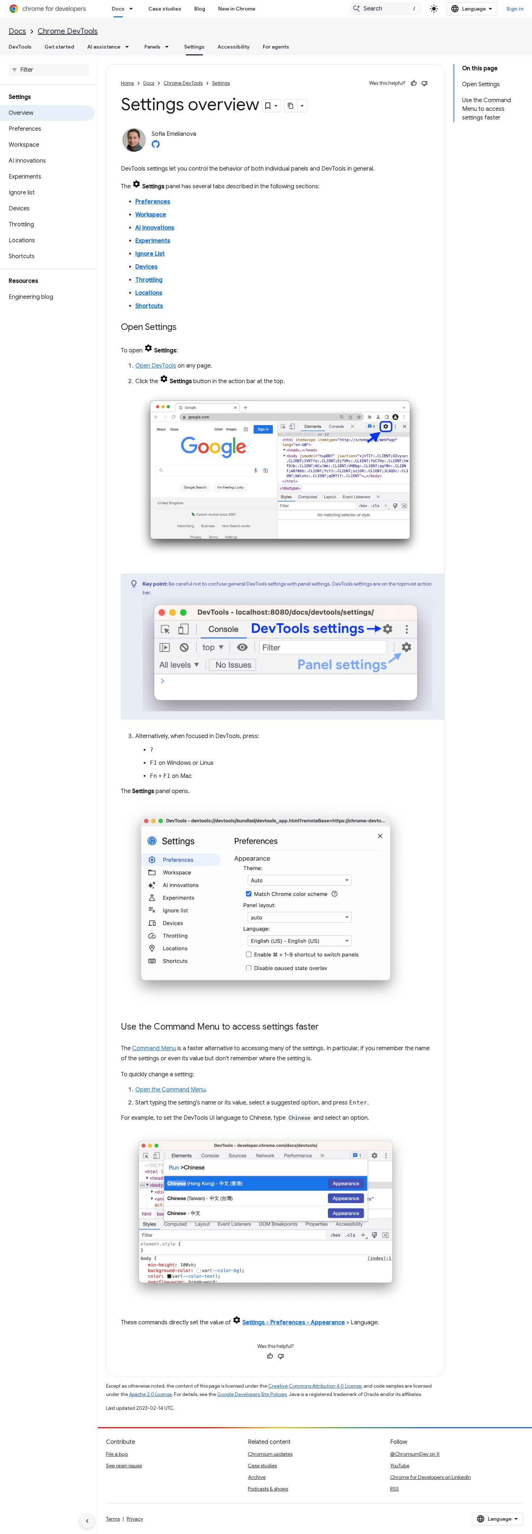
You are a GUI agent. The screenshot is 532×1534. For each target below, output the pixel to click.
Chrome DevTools (68, 31)
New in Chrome (237, 8)
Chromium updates (270, 1454)
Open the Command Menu (170, 1089)
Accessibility (234, 46)
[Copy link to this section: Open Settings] (184, 327)
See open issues (124, 1465)
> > (293, 1322)
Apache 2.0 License (150, 1394)
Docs (118, 8)
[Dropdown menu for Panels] (169, 46)
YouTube (399, 1465)
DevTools (20, 46)
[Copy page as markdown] (290, 106)
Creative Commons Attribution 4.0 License (315, 1386)
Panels (152, 46)
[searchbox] (49, 70)
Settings (194, 46)
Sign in (515, 8)
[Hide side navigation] (87, 1521)
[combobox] (385, 8)
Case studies (164, 8)
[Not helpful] (424, 83)
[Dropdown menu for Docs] (133, 8)
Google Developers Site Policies (252, 1394)
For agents (276, 46)
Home (127, 83)
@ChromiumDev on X (415, 1454)
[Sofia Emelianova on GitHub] (156, 146)
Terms (113, 1519)
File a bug (117, 1454)
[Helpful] (413, 83)
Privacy (135, 1519)
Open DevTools (155, 365)
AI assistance (104, 46)
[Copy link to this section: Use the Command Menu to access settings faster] (326, 1027)
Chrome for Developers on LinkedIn (430, 1477)
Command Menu (154, 1048)
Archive (257, 1477)
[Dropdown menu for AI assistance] (129, 46)
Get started (59, 46)
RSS (394, 1488)
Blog (199, 8)
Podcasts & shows (268, 1488)
